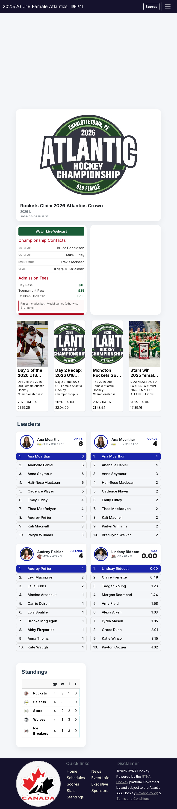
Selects (39, 702)
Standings (75, 797)
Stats (71, 790)
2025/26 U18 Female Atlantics (35, 6)
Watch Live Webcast (51, 231)
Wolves (39, 719)
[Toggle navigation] (167, 6)
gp (55, 684)
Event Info (100, 777)
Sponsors (99, 790)
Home (72, 771)
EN (74, 7)
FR (80, 7)
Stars (37, 711)
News (96, 771)
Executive (99, 784)
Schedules (76, 777)
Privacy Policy (147, 793)
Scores (151, 7)
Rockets (40, 693)
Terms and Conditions (133, 798)
